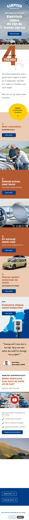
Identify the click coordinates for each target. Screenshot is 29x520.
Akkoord (12, 517)
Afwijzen (20, 517)
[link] (9, 494)
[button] (9, 500)
